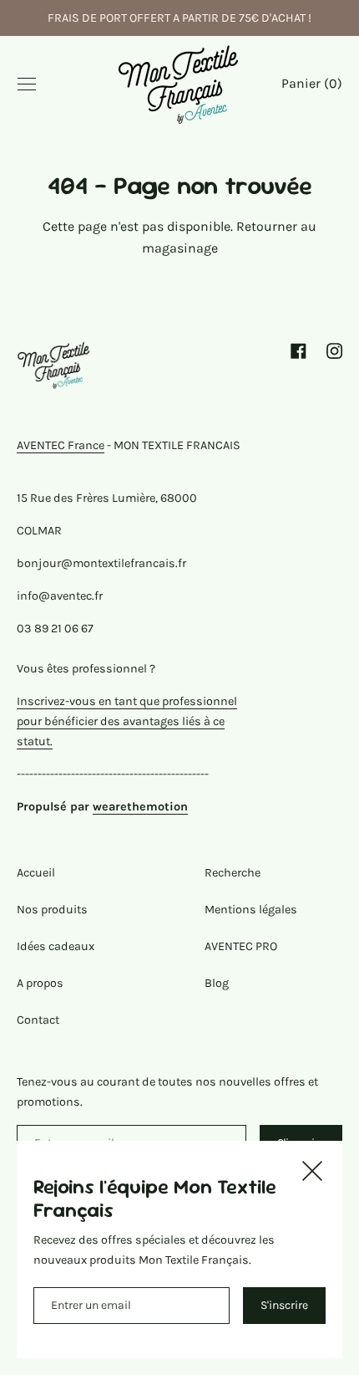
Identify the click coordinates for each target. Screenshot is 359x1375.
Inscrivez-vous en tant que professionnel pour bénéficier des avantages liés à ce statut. (127, 721)
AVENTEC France (60, 445)
